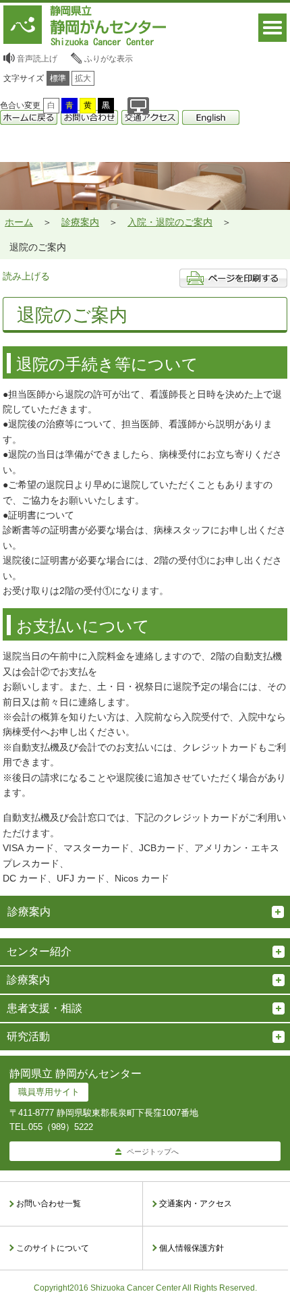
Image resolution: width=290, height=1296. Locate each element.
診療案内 (80, 222)
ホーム (19, 222)
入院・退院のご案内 (169, 222)
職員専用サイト (49, 1092)
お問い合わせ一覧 (48, 1203)
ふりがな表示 (108, 58)
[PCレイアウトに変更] (138, 105)
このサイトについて (52, 1248)
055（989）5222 (60, 1127)
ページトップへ (153, 1152)
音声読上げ (37, 58)
